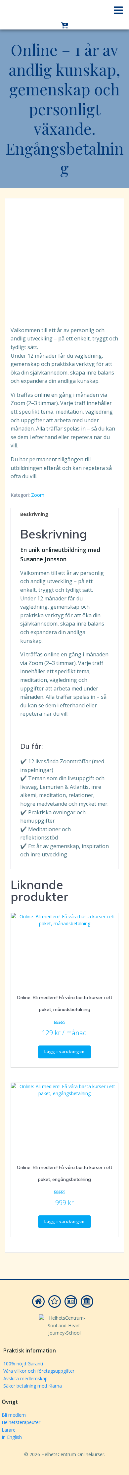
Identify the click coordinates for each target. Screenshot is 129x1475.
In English (12, 1437)
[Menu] (118, 10)
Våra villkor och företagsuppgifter (38, 1371)
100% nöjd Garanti (23, 1363)
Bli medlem (14, 1415)
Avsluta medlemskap (25, 1378)
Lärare (9, 1430)
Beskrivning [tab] (34, 514)
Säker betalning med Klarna (32, 1386)
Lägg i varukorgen (64, 1051)
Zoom (37, 495)
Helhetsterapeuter (21, 1422)
